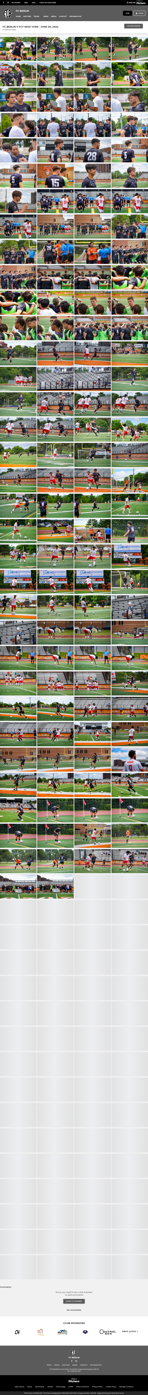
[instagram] (8, 2)
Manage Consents (126, 1387)
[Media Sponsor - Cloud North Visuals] (17, 1332)
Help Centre (19, 1387)
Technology (60, 1387)
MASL (26, 2)
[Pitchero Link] (141, 3)
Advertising (39, 1387)
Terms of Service (82, 1387)
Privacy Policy (97, 1387)
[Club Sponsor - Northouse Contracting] (62, 1332)
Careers (50, 1387)
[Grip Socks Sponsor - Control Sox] (107, 1332)
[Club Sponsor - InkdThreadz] (85, 1332)
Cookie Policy (111, 1387)
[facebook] (4, 2)
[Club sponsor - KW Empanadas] (40, 1332)
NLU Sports (16, 2)
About (29, 1387)
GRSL (34, 2)
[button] (18, 16)
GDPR (70, 1387)
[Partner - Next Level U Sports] (130, 1332)
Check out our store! (47, 2)
